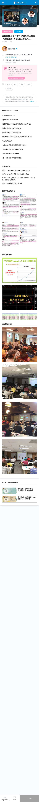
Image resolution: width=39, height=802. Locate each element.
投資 (8, 84)
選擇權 (9, 89)
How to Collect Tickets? (16, 78)
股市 (29, 84)
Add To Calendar (11, 57)
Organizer (5, 800)
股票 (15, 84)
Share (34, 7)
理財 (22, 84)
